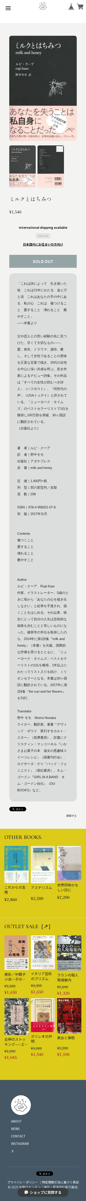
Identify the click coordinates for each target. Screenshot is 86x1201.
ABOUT (16, 1121)
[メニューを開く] (8, 8)
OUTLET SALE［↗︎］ (28, 926)
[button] (22, 166)
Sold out (43, 236)
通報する (71, 815)
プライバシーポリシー (22, 1182)
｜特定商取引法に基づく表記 (59, 1182)
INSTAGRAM (20, 1143)
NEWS (15, 1128)
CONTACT (18, 1136)
